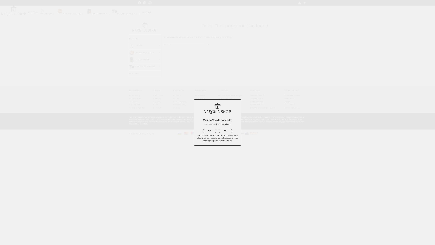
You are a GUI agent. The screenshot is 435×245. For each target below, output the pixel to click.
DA (209, 130)
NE (225, 130)
